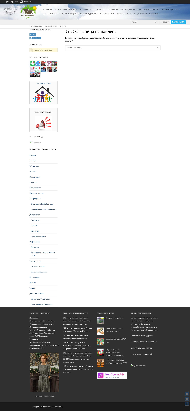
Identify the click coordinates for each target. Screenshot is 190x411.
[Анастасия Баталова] (49, 69)
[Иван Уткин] (54, 69)
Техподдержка (35, 188)
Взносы (32, 283)
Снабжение (35, 220)
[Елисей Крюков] (37, 63)
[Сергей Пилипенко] (43, 69)
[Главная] (7, 2)
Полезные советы (38, 266)
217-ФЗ (32, 161)
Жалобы (32, 171)
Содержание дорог (38, 236)
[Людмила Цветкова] (43, 63)
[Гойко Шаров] (32, 63)
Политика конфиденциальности (144, 341)
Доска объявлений (36, 293)
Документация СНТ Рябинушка (43, 209)
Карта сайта (178, 22)
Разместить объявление (40, 299)
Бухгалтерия (34, 277)
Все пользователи (43, 83)
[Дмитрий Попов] (37, 69)
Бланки (32, 288)
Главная (32, 155)
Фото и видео (34, 177)
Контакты (35, 247)
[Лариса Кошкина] (37, 74)
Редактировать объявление (41, 304)
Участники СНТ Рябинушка (42, 204)
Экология (35, 231)
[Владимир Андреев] (49, 63)
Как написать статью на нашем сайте (43, 254)
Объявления (34, 166)
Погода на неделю (36, 142)
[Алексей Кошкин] (32, 74)
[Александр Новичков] (32, 69)
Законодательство (36, 193)
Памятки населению (39, 272)
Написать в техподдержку (142, 336)
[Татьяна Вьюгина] (54, 63)
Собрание (33, 182)
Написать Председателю (44, 396)
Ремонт (34, 225)
